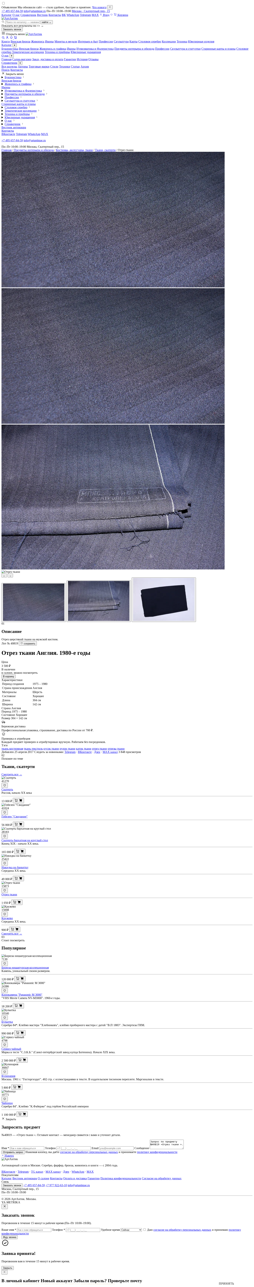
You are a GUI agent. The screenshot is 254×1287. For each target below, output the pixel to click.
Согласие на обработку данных (161, 1178)
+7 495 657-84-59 (12, 11)
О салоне (43, 1178)
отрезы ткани (116, 748)
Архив (85, 66)
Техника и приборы (57, 52)
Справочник (28, 15)
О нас (16, 15)
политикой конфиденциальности (98, 1283)
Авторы (23, 66)
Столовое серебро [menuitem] (149, 41)
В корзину (8, 676)
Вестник (42, 15)
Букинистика (9, 48)
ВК (64, 15)
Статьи (75, 66)
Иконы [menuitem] (49, 41)
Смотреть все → (11, 774)
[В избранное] (4, 785)
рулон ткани (67, 748)
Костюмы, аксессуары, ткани (74, 150)
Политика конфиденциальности (120, 1178)
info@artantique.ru (35, 11)
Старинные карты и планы (218, 48)
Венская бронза (29, 48)
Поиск (5, 69)
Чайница (7, 1103)
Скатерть (7, 789)
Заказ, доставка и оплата (47, 59)
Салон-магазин (21, 59)
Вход (105, 15)
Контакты (55, 15)
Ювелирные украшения (86, 52)
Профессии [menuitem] (106, 41)
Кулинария (8, 1076)
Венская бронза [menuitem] (20, 41)
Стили (54, 66)
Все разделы (9, 66)
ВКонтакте (8, 134)
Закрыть (7, 1268)
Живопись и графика (52, 48)
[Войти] (7, 38)
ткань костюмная (12, 748)
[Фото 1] (33, 602)
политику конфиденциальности (157, 1152)
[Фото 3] (164, 599)
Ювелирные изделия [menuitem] (201, 41)
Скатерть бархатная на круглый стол (24, 840)
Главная (6, 59)
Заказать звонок (12, 29)
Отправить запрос (13, 1152)
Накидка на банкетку (14, 867)
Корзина (122, 15)
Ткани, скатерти (105, 150)
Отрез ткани (9, 894)
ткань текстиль (33, 748)
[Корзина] (15, 38)
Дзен (97, 752)
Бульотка (7, 1021)
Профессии (162, 48)
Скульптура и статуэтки (185, 48)
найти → (46, 22)
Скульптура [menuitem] (121, 41)
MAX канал (110, 752)
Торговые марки (39, 66)
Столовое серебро (16, 107)
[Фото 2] (99, 601)
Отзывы (93, 59)
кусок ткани (51, 748)
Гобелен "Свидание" (14, 816)
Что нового (99, 7)
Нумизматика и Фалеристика (95, 48)
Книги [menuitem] (5, 41)
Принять (226, 1283)
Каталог (6, 15)
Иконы (71, 48)
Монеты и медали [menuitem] (65, 41)
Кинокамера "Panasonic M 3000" (21, 994)
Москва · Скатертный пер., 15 (91, 11)
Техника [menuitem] (182, 41)
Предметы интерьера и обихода (134, 48)
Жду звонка (9, 1237)
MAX (95, 15)
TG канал (37, 1171)
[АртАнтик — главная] (9, 18)
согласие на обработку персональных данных (89, 1152)
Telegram (85, 15)
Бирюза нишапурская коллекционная (25, 967)
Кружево (7, 918)
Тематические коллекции (28, 52)
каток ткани (83, 748)
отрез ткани (99, 748)
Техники (64, 66)
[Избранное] (111, 15)
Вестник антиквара (13, 127)
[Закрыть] (110, 7)
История (82, 59)
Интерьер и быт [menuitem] (88, 41)
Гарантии (70, 59)
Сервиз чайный (11, 1048)
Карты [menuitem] (133, 41)
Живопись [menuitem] (37, 41)
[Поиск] (3, 38)
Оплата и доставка (75, 1178)
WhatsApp (73, 15)
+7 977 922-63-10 (56, 1185)
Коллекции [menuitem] (169, 41)
